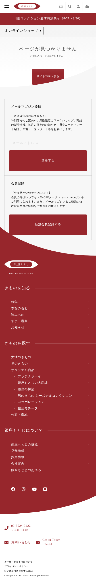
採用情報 (17, 457)
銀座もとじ (27, 6)
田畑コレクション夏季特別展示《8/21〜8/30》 (48, 18)
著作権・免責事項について (18, 562)
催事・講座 (19, 321)
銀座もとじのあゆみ (26, 470)
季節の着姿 (19, 308)
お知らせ (18, 327)
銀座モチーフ (28, 408)
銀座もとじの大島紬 (33, 383)
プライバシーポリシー (16, 566)
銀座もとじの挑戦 (24, 444)
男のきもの (19, 363)
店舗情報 (17, 451)
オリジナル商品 (23, 370)
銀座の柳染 (26, 389)
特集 (14, 302)
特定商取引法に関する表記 (18, 571)
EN (61, 6)
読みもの (18, 315)
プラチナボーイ (29, 376)
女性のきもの (21, 357)
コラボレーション (31, 402)
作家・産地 (19, 415)
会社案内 (17, 464)
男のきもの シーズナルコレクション (45, 396)
